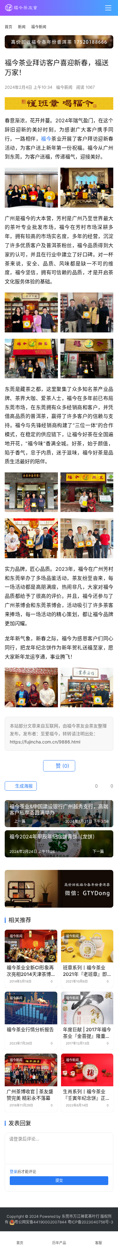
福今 (46, 139)
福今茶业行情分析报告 (30, 1030)
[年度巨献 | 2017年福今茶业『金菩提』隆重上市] (87, 1008)
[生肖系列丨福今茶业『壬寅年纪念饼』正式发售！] (87, 1070)
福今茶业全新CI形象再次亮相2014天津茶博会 (30, 971)
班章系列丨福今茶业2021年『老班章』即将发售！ (85, 971)
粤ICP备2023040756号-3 (90, 1222)
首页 (8, 27)
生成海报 (23, 785)
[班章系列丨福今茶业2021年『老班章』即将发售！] (87, 946)
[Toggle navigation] (108, 8)
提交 (59, 1180)
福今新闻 (64, 87)
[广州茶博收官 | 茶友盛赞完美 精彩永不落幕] (31, 1070)
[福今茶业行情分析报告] (31, 1008)
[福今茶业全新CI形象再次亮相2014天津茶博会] (31, 946)
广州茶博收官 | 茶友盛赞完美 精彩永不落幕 (30, 1094)
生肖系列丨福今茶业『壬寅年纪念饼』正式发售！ (86, 1094)
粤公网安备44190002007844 (40, 1222)
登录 (13, 1171)
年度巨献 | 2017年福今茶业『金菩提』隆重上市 (87, 1033)
